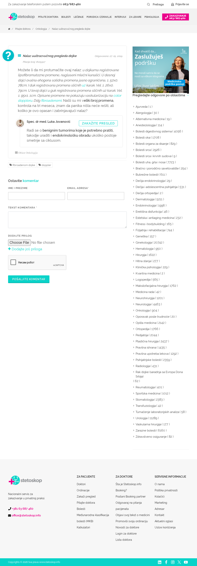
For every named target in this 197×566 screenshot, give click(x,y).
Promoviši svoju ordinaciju (132, 521)
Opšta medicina (146, 323)
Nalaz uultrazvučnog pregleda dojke (71, 29)
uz (83, 85)
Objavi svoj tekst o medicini (133, 515)
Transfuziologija (146, 406)
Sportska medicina (148, 393)
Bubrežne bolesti (147, 174)
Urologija (141, 418)
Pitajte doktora (48, 17)
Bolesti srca (143, 150)
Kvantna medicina (147, 273)
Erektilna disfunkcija (149, 211)
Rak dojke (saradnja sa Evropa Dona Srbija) (159, 374)
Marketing (161, 502)
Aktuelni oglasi (164, 521)
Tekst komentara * (22, 207)
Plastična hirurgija (147, 341)
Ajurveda (141, 106)
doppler (46, 165)
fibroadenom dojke (23, 165)
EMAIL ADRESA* (78, 188)
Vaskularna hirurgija (148, 424)
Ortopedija (142, 329)
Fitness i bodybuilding (150, 224)
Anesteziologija (146, 125)
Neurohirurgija (145, 298)
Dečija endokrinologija (150, 181)
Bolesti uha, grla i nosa (150, 162)
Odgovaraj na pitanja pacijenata (129, 505)
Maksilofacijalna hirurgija (152, 286)
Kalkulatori (83, 527)
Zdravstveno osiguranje (151, 436)
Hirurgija (141, 255)
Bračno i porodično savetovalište (157, 168)
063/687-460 (72, 4)
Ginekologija (144, 242)
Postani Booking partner (131, 496)
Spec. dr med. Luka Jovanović (48, 122)
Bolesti (81, 508)
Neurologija (143, 304)
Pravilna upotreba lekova (152, 353)
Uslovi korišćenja (165, 527)
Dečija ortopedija (147, 193)
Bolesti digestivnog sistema (154, 131)
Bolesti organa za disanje (152, 144)
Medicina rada (145, 292)
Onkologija (41, 29)
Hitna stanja (143, 261)
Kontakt (159, 515)
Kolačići (159, 496)
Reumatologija (145, 387)
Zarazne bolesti (146, 430)
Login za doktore (126, 533)
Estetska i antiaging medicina (155, 218)
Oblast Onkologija (28, 152)
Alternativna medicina (150, 119)
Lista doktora (124, 539)
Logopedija (143, 279)
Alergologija (143, 113)
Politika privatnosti (166, 490)
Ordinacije (83, 490)
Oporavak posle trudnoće (152, 316)
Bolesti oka (143, 137)
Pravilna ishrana (146, 347)
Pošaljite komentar (28, 279)
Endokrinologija (146, 205)
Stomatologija (145, 399)
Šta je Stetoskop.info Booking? (128, 487)
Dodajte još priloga (26, 249)
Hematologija (144, 248)
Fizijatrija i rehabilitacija (150, 230)
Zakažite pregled (98, 123)
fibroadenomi (51, 100)
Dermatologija (145, 199)
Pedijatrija (142, 335)
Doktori (81, 484)
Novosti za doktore (127, 527)
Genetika (142, 236)
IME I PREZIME (18, 188)
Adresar (159, 508)
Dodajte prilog (20, 235)
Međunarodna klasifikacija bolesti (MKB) (93, 518)
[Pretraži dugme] (148, 4)
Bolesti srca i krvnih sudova (153, 156)
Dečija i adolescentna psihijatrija (156, 187)
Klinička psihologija (148, 267)
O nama (160, 484)
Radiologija (143, 366)
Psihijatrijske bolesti (148, 360)
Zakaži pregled (86, 496)
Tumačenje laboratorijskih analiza (157, 412)
